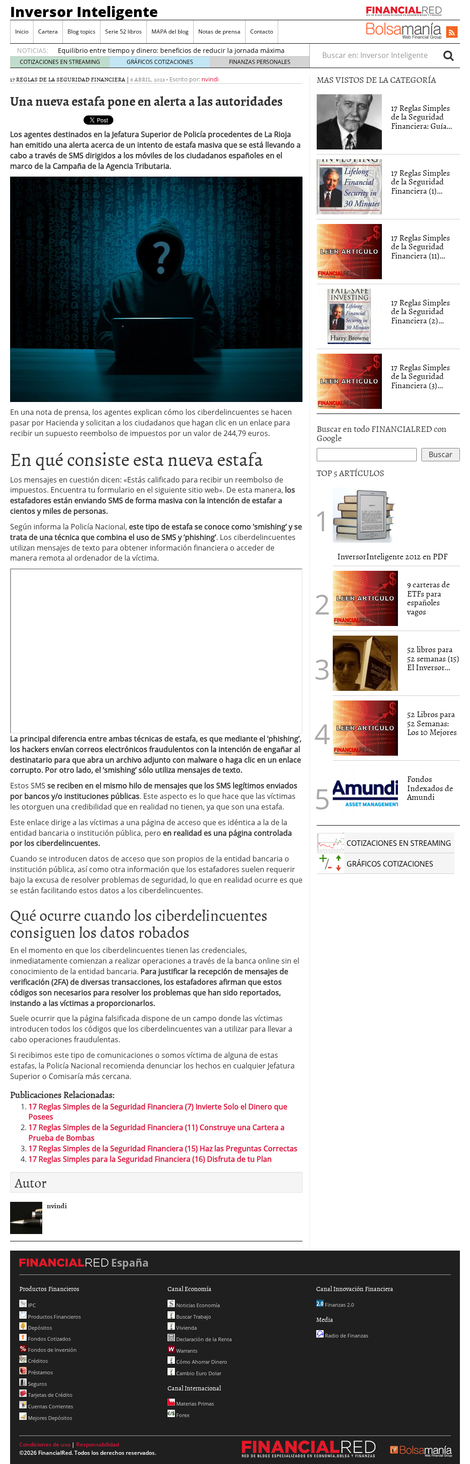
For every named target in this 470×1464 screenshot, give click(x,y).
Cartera (48, 31)
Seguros (37, 1383)
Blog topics (81, 31)
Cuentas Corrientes (50, 1406)
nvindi (209, 79)
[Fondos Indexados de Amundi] (365, 792)
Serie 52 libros (123, 31)
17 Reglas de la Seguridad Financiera (67, 79)
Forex (182, 1415)
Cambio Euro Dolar (198, 1373)
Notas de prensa (219, 31)
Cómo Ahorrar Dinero (201, 1361)
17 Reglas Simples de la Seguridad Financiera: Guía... (421, 117)
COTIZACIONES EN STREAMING (60, 62)
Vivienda (186, 1327)
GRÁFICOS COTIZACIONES (160, 62)
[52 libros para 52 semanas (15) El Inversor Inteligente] (365, 662)
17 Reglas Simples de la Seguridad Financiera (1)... (420, 181)
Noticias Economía (197, 1305)
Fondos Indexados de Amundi (430, 788)
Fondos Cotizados (49, 1338)
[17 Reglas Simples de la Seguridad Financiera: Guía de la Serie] (349, 121)
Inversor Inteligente (84, 11)
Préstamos (40, 1372)
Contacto (261, 31)
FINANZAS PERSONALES (260, 62)
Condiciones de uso (44, 1444)
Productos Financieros (54, 1316)
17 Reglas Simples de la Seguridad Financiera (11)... (420, 246)
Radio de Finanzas (346, 1335)
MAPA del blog (170, 31)
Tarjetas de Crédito (50, 1394)
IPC (31, 1305)
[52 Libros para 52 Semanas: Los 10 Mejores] (365, 727)
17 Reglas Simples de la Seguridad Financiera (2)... (420, 311)
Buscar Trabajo (193, 1316)
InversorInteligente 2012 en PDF (392, 556)
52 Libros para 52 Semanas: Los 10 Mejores (432, 723)
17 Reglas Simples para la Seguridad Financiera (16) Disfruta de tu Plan (150, 1159)
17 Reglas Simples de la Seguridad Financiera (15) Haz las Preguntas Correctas (162, 1148)
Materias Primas (194, 1403)
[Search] (448, 55)
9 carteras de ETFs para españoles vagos (428, 598)
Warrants (186, 1350)
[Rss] (452, 33)
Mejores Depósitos (49, 1417)
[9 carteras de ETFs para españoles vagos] (365, 597)
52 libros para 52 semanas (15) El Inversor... (433, 658)
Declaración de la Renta (203, 1339)
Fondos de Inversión (52, 1349)
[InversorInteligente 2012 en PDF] (365, 514)
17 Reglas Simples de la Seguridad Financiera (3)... (420, 376)
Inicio (21, 31)
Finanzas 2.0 (339, 1304)
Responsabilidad (97, 1444)
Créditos (37, 1360)
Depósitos (39, 1327)
